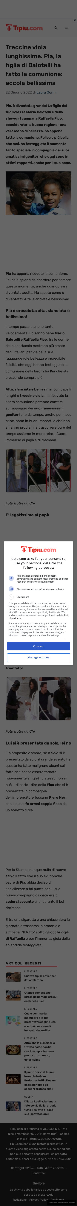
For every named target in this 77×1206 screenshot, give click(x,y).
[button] (39, 597)
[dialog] (38, 603)
